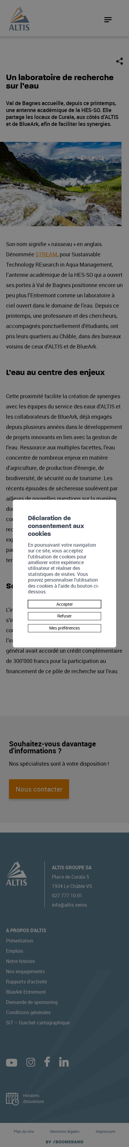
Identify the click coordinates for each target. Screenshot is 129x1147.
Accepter (64, 604)
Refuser (64, 616)
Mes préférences (64, 628)
